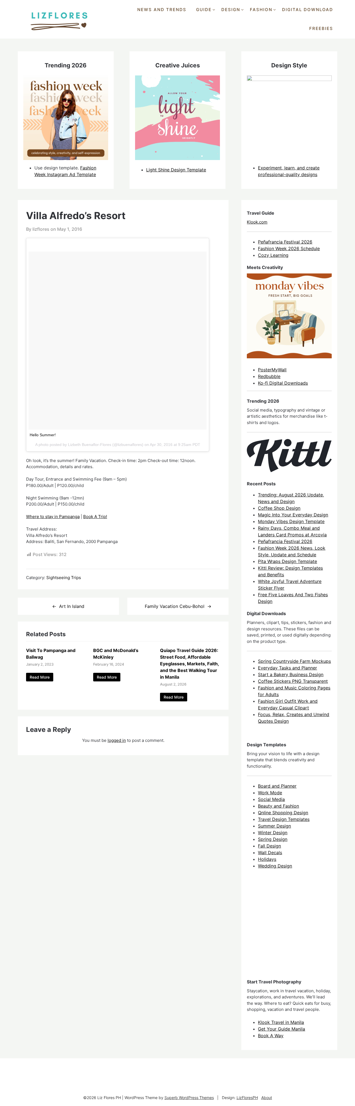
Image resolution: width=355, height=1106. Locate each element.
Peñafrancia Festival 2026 (285, 242)
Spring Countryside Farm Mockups (294, 661)
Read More (40, 677)
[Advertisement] (288, 928)
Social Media (271, 799)
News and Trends (161, 9)
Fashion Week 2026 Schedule (289, 248)
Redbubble (269, 376)
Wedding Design (275, 866)
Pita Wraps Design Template (287, 561)
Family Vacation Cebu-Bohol (174, 606)
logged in (117, 740)
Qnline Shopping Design (283, 812)
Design (230, 9)
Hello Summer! (43, 435)
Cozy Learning (273, 255)
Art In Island (71, 606)
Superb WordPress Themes (189, 1097)
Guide (204, 9)
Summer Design (274, 826)
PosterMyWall (272, 369)
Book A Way (270, 1035)
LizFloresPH (247, 1097)
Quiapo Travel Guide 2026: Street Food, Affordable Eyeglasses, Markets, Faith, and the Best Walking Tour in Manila (189, 664)
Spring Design (272, 839)
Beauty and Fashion (278, 806)
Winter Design (272, 832)
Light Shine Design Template (176, 170)
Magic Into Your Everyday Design (293, 515)
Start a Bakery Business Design (290, 674)
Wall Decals (270, 852)
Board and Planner (277, 786)
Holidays (267, 859)
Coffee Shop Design (279, 508)
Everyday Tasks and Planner (287, 668)
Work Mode (270, 792)
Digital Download (307, 9)
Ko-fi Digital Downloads (283, 383)
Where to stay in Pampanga (53, 516)
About (266, 1097)
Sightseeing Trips (63, 577)
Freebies (321, 28)
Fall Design (269, 846)
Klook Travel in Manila (281, 1022)
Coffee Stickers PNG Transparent (293, 681)
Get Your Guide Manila (281, 1029)
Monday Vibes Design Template (291, 521)
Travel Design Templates (284, 819)
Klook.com (257, 222)
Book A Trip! (95, 516)
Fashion (261, 9)
